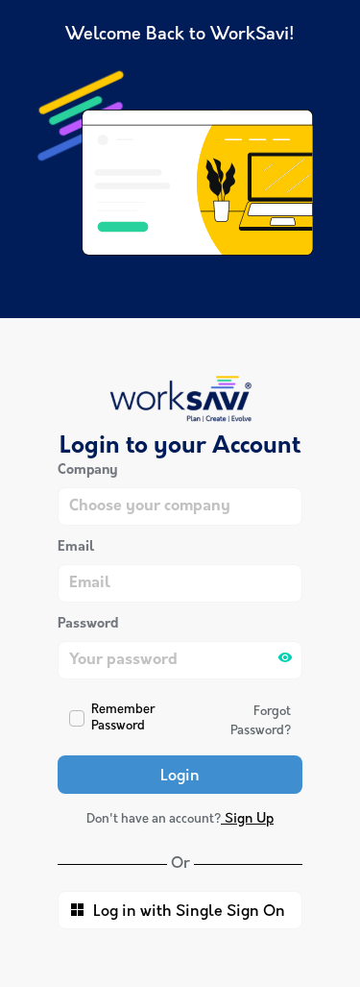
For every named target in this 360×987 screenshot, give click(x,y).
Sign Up (247, 819)
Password (88, 624)
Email (76, 547)
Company (88, 470)
